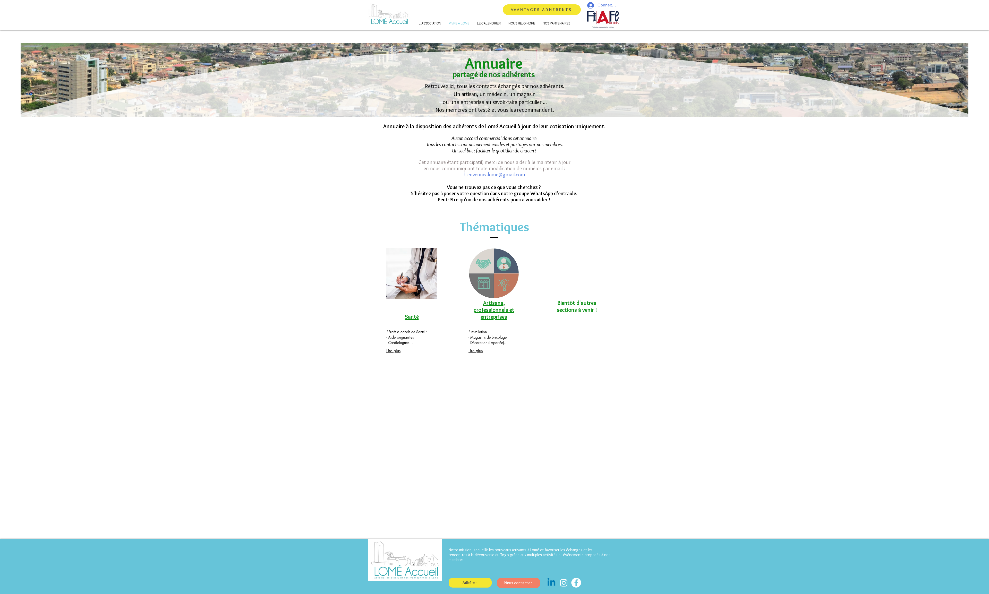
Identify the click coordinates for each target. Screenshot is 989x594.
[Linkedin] (551, 583)
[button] (430, 23)
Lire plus (393, 351)
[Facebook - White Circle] (576, 583)
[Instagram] (564, 583)
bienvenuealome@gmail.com (494, 174)
